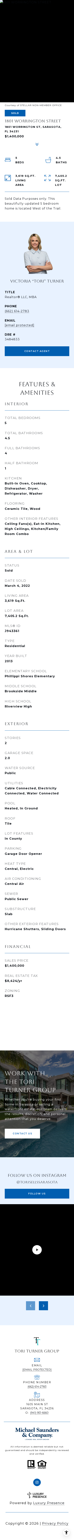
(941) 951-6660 (39, 1412)
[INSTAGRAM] (37, 1482)
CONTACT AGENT (37, 351)
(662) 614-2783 (17, 311)
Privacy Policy (55, 1523)
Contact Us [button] (22, 1133)
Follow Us (37, 1193)
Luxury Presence (49, 1503)
